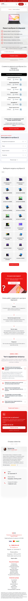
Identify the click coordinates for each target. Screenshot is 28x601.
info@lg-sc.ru (15, 547)
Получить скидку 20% (14, 128)
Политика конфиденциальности (14, 535)
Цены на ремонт (14, 584)
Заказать (21, 79)
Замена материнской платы (14, 77)
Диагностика (14, 586)
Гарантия (14, 582)
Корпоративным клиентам (14, 589)
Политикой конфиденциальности (16, 59)
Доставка (14, 581)
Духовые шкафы (14, 572)
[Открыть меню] (25, 4)
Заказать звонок (14, 283)
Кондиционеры (14, 570)
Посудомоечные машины (14, 574)
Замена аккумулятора (14, 82)
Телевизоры (14, 564)
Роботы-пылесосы (14, 573)
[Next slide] (16, 444)
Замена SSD (14, 87)
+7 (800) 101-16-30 (8, 424)
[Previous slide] (12, 444)
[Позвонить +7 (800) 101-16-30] (16, 4)
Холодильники (14, 565)
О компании (14, 580)
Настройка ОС (14, 102)
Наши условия (14, 536)
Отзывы (14, 585)
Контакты (14, 588)
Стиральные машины (14, 566)
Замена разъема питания (14, 97)
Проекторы (14, 568)
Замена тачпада (14, 92)
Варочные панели (14, 569)
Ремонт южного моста (14, 107)
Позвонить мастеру (14, 427)
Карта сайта (14, 558)
